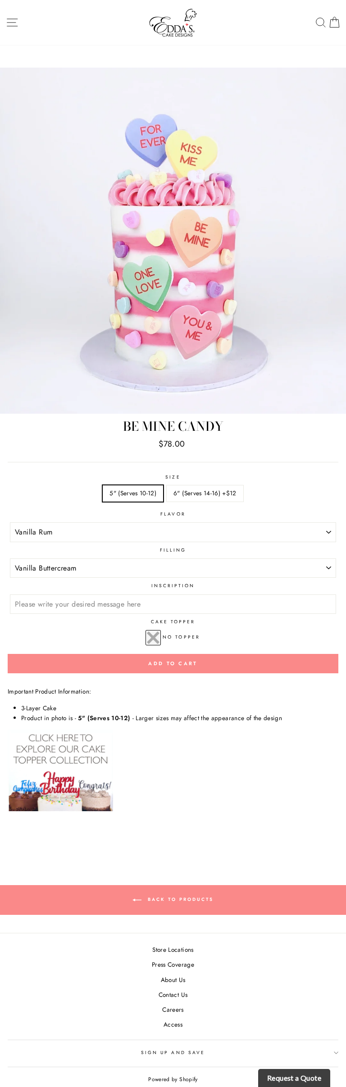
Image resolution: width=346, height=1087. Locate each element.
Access (173, 1024)
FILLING (173, 550)
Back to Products (179, 899)
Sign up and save (173, 1052)
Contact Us (173, 994)
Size (172, 477)
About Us (173, 979)
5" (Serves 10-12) (132, 493)
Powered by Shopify (172, 1079)
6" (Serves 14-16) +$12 (204, 493)
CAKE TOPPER (173, 621)
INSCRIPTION (173, 585)
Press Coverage (173, 964)
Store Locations (172, 949)
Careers (172, 1009)
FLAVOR (172, 514)
